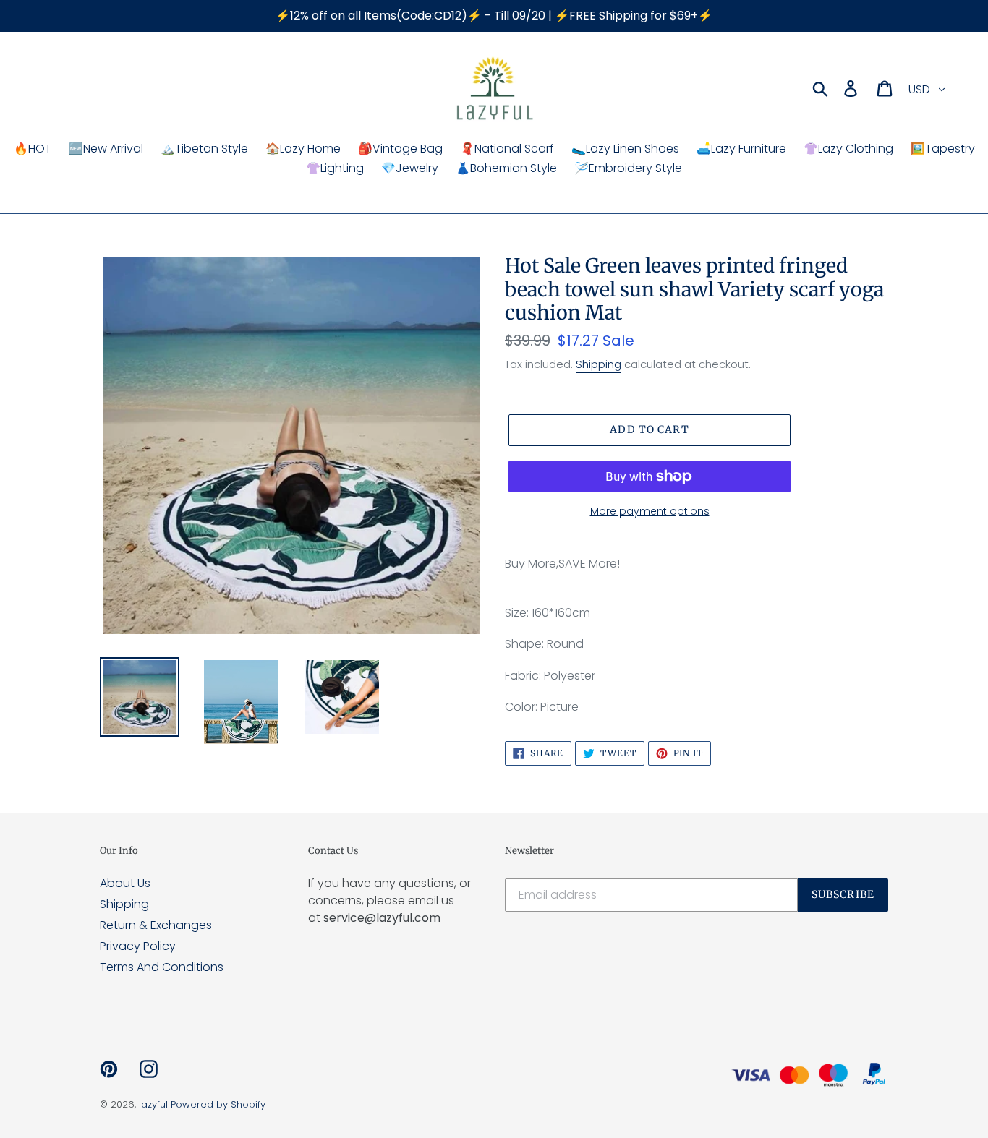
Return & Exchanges (156, 925)
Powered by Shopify (218, 1104)
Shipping (598, 364)
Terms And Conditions (161, 967)
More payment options (650, 511)
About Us (125, 883)
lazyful (153, 1104)
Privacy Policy (138, 946)
